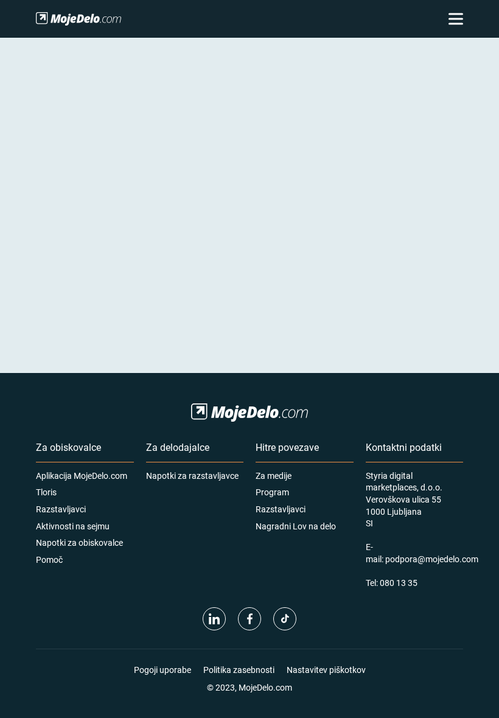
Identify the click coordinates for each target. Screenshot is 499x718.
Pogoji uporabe (162, 669)
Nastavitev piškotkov (326, 669)
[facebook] (249, 618)
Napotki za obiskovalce (79, 542)
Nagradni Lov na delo (296, 526)
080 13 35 (398, 582)
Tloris (46, 492)
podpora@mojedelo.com (431, 559)
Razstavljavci (61, 509)
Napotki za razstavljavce (192, 475)
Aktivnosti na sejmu (73, 526)
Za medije (273, 475)
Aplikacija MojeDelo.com (81, 475)
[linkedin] (214, 618)
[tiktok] (284, 618)
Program (272, 492)
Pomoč (49, 559)
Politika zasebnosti (238, 669)
